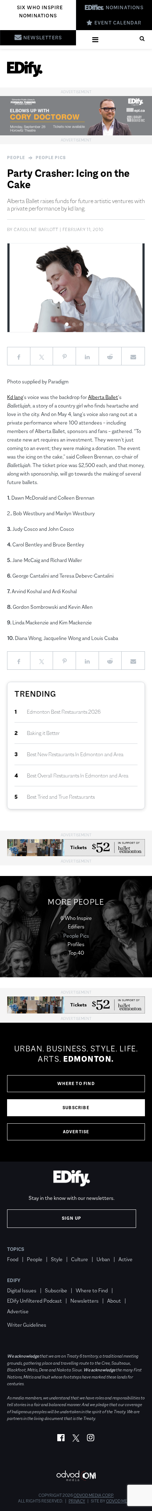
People (16, 158)
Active (125, 1259)
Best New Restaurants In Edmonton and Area (75, 754)
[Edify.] (24, 69)
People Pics (51, 158)
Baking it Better (43, 733)
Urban (103, 1259)
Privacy (77, 1501)
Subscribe (76, 1108)
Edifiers (76, 926)
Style (57, 1259)
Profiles (76, 944)
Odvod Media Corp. (94, 1495)
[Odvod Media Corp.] (76, 1476)
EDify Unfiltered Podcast (34, 1300)
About (114, 1300)
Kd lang (15, 397)
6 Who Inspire (76, 918)
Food (12, 1259)
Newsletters (84, 1300)
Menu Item (20, 1314)
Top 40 (76, 952)
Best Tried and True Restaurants (61, 796)
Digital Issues (21, 1290)
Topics (15, 1249)
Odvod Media (120, 1501)
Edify (14, 1280)
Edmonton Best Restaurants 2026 (64, 711)
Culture (79, 1259)
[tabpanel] (76, 287)
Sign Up (71, 1218)
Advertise (76, 1132)
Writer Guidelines (26, 1324)
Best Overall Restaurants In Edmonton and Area (77, 775)
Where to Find (76, 1083)
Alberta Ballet (103, 397)
